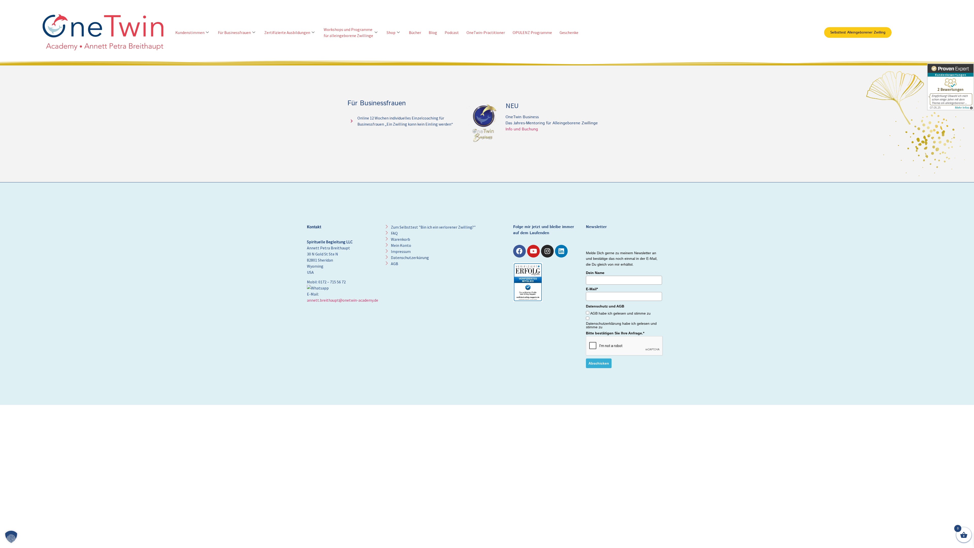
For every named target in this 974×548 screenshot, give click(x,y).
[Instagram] (547, 251)
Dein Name (595, 273)
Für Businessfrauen (234, 32)
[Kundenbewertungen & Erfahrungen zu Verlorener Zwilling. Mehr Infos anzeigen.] (950, 86)
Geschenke (569, 32)
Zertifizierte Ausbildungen (287, 32)
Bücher (415, 32)
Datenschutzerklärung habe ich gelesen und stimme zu (621, 325)
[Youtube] (533, 251)
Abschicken (598, 363)
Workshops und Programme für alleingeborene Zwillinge (348, 32)
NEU (512, 105)
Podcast (452, 32)
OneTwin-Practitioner (485, 32)
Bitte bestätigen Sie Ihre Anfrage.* (615, 333)
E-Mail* (592, 289)
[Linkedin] (561, 251)
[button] (11, 537)
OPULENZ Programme (532, 32)
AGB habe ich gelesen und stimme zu (620, 313)
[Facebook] (519, 251)
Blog (433, 32)
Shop (391, 32)
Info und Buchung (522, 129)
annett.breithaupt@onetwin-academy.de (342, 300)
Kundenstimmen (189, 32)
